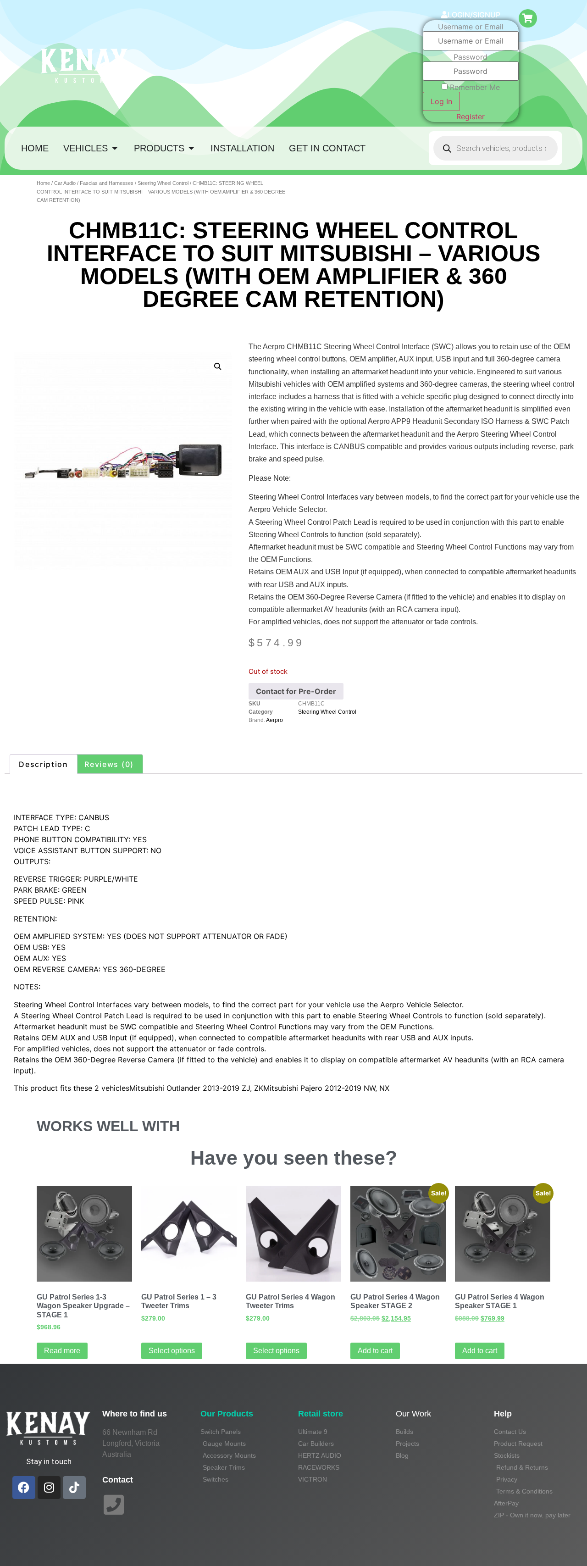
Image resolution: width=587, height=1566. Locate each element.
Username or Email (471, 26)
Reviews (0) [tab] (109, 764)
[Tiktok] (74, 1487)
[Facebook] (23, 1487)
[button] (217, 366)
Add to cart (375, 1351)
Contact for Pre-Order (296, 691)
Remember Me (475, 87)
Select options (172, 1351)
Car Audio (65, 183)
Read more (62, 1351)
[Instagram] (49, 1487)
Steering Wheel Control (163, 183)
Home (43, 183)
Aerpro (274, 720)
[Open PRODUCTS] (191, 148)
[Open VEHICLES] (114, 148)
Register (470, 116)
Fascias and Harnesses (106, 183)
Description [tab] (43, 764)
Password (470, 57)
